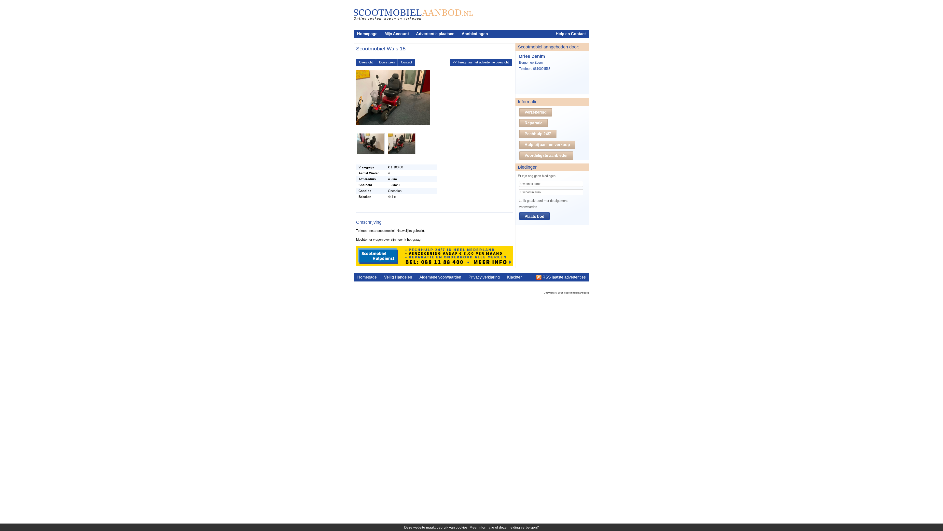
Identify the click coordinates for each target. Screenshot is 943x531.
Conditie (365, 191)
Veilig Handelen (398, 277)
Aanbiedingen (475, 34)
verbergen (529, 527)
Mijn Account (397, 34)
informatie (486, 527)
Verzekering (536, 112)
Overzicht (366, 62)
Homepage (367, 34)
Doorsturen (387, 62)
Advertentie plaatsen (435, 34)
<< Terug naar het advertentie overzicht (481, 62)
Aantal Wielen (369, 173)
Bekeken (365, 197)
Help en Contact (571, 34)
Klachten (515, 277)
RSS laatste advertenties (564, 277)
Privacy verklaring (484, 277)
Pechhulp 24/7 (538, 134)
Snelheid (365, 185)
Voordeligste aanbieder (546, 155)
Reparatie (533, 123)
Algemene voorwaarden (440, 277)
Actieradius (367, 179)
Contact (406, 62)
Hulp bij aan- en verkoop (547, 145)
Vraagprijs (366, 167)
